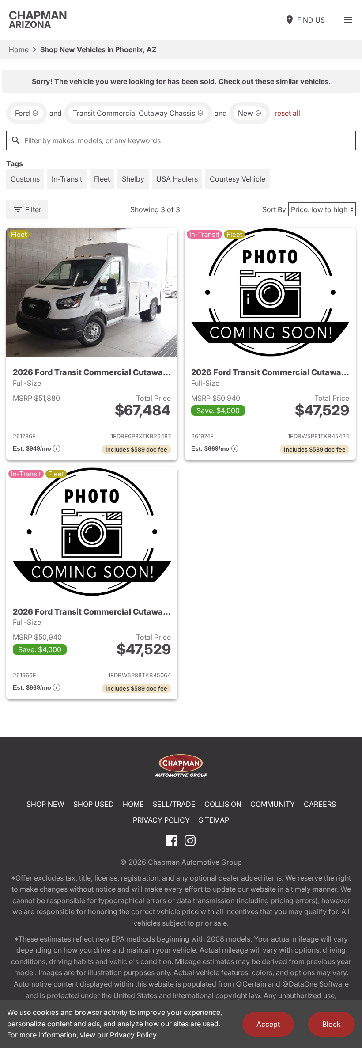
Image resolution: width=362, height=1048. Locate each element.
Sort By (274, 209)
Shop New (45, 804)
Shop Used (93, 804)
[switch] (348, 20)
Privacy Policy (161, 820)
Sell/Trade (174, 804)
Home (19, 49)
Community (272, 804)
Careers (320, 804)
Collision (222, 804)
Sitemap (214, 820)
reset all (287, 113)
